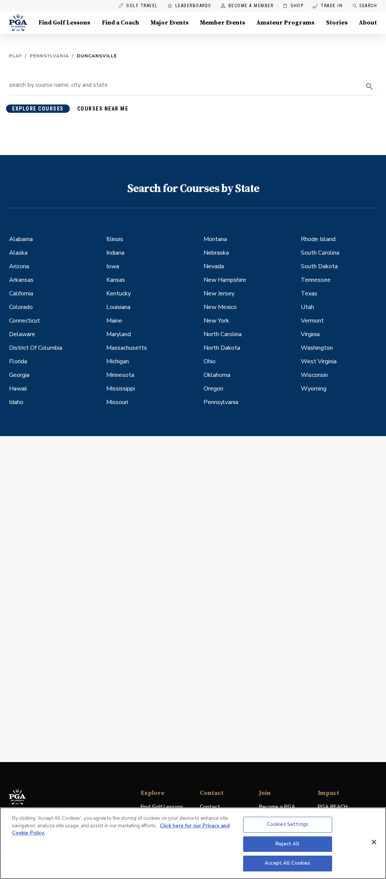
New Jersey (219, 293)
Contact (210, 806)
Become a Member (251, 5)
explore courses (38, 109)
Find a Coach (120, 22)
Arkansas (21, 280)
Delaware (22, 334)
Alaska (18, 253)
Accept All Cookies (287, 863)
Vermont (312, 321)
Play (15, 56)
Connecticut (24, 321)
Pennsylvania (49, 56)
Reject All (287, 844)
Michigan (117, 361)
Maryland (118, 334)
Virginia (310, 334)
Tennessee (316, 280)
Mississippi (120, 388)
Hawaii (18, 388)
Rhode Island (318, 239)
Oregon (213, 388)
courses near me (103, 109)
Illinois (114, 239)
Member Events (222, 22)
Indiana (115, 253)
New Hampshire (225, 280)
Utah (307, 307)
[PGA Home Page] (18, 22)
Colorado (21, 307)
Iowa (112, 266)
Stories (337, 22)
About (368, 22)
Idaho (16, 402)
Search (368, 5)
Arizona (19, 266)
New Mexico (220, 307)
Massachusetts (126, 348)
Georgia (19, 375)
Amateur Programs (285, 22)
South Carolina (320, 253)
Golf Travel (142, 5)
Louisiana (118, 307)
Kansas (115, 280)
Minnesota (120, 375)
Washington (317, 348)
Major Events (169, 22)
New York (216, 321)
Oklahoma (217, 375)
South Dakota (319, 266)
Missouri (117, 402)
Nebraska (216, 253)
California (21, 293)
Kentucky (118, 293)
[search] (369, 86)
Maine (114, 321)
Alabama (21, 239)
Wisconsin (314, 375)
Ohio (210, 361)
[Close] (374, 842)
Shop (293, 5)
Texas (309, 293)
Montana (215, 239)
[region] (193, 843)
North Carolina (223, 334)
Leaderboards (193, 5)
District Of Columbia (35, 348)
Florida (18, 361)
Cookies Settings (287, 824)
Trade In (328, 5)
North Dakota (222, 348)
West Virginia (319, 361)
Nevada (214, 266)
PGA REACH (333, 807)
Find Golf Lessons (64, 22)
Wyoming (313, 388)
